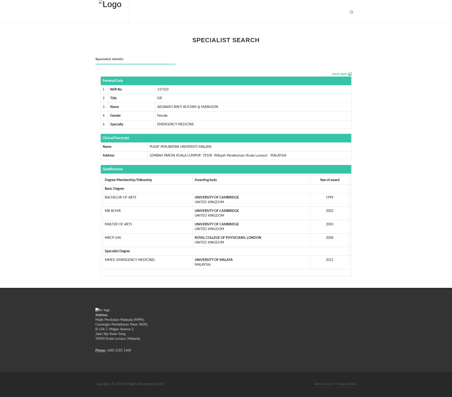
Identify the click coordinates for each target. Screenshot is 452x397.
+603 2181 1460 (119, 350)
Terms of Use (323, 384)
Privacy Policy (347, 384)
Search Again (339, 74)
